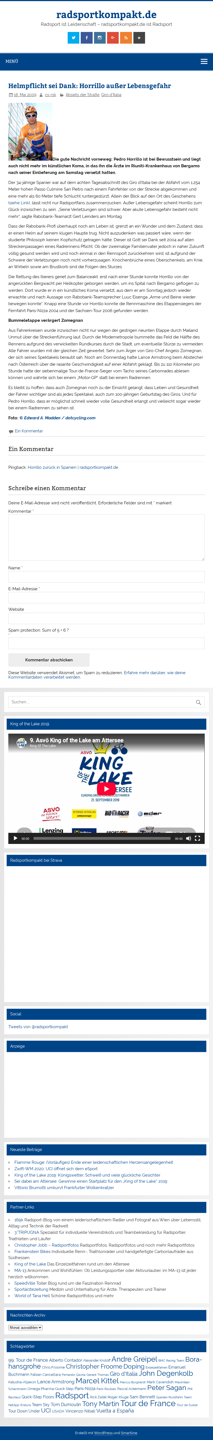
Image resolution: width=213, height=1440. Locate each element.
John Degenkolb (166, 1373)
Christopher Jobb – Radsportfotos (46, 1245)
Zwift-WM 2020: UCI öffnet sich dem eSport (56, 1168)
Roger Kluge (118, 1397)
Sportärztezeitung (31, 1289)
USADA (58, 1411)
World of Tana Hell (32, 1295)
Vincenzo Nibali (80, 1411)
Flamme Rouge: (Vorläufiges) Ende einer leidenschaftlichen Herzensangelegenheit (93, 1162)
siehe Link (19, 202)
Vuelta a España (115, 1411)
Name (15, 568)
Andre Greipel (134, 1359)
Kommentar (21, 511)
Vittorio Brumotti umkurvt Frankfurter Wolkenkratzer (64, 1187)
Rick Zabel (98, 1397)
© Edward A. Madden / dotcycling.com (56, 417)
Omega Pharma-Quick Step (50, 1389)
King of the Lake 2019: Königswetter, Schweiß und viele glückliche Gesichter (87, 1175)
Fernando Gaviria (73, 1375)
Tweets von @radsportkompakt (38, 1026)
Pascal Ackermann (131, 1389)
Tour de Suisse (187, 1405)
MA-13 (20, 1270)
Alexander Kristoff (96, 1360)
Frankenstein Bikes (32, 1251)
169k (18, 1219)
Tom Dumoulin (66, 1404)
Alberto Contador (65, 1360)
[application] (106, 789)
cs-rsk (50, 95)
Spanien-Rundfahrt (169, 1397)
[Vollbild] (197, 838)
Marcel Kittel (97, 1380)
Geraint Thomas (98, 1375)
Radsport (72, 1395)
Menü (12, 61)
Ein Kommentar (29, 431)
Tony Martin (100, 1404)
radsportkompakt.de (106, 14)
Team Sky (41, 1404)
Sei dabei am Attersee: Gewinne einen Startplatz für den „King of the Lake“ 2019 (90, 1181)
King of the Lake (30, 1264)
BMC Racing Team (171, 1360)
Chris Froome (53, 1367)
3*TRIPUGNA (26, 1232)
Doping (133, 1366)
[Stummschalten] (188, 838)
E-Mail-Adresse (24, 589)
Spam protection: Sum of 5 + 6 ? (38, 630)
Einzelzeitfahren (156, 1367)
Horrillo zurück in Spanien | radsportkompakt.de (73, 467)
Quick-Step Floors (38, 1397)
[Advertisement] (106, 1094)
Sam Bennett (142, 1396)
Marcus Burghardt (133, 1382)
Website (16, 609)
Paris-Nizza (85, 1388)
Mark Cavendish (160, 1382)
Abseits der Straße (82, 95)
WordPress (103, 1433)
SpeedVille (24, 1283)
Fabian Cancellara (46, 1374)
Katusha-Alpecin (22, 1382)
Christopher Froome (94, 1366)
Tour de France (148, 1403)
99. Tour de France (28, 1360)
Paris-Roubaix (106, 1389)
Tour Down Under (24, 1411)
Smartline (129, 1433)
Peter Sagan (166, 1388)
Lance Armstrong (56, 1381)
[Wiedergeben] (15, 838)
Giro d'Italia (111, 95)
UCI (46, 1410)
